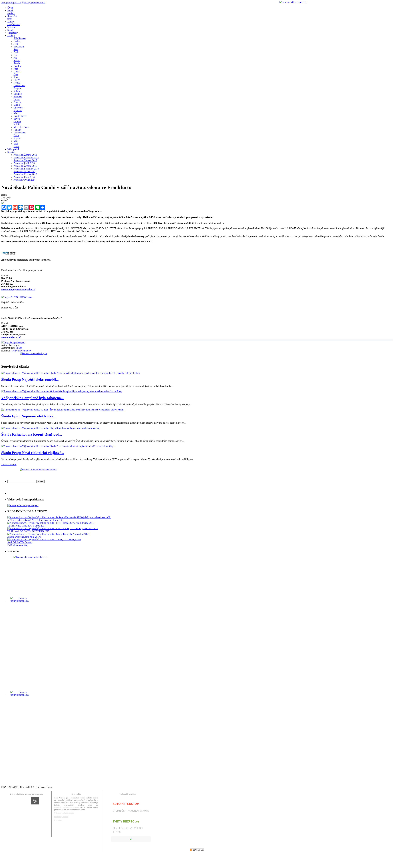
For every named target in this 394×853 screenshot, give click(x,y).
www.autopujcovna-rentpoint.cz (18, 289)
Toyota (17, 118)
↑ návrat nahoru (8, 464)
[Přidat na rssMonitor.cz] (197, 850)
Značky (11, 35)
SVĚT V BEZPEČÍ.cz (126, 821)
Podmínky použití (61, 817)
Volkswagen (20, 132)
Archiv (14, 350)
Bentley (17, 66)
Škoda (17, 63)
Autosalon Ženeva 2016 (25, 166)
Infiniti (17, 124)
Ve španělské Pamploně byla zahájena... (32, 398)
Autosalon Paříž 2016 (24, 163)
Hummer (18, 96)
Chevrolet (18, 107)
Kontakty (58, 820)
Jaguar (17, 138)
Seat (16, 49)
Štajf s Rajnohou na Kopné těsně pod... (31, 434)
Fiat (15, 55)
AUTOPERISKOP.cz (126, 804)
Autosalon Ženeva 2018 (25, 154)
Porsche (17, 102)
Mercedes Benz (21, 127)
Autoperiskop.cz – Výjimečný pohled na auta (23, 2)
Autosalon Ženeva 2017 (25, 160)
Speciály (11, 152)
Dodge (17, 41)
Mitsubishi (19, 46)
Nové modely (24, 350)
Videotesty (12, 32)
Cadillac (18, 93)
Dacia (16, 135)
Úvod (10, 7)
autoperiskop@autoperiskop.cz (66, 807)
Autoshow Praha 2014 (24, 179)
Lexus (17, 99)
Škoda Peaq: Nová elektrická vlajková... (32, 453)
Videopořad (13, 149)
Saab (16, 143)
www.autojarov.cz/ (11, 337)
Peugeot (17, 88)
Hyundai (18, 110)
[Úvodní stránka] (13, 342)
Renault (17, 130)
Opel (16, 74)
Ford (16, 68)
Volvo (16, 146)
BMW (17, 80)
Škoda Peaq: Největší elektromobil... (30, 380)
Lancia (17, 71)
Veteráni (11, 27)
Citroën (17, 121)
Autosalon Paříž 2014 (24, 177)
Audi (16, 52)
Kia (15, 57)
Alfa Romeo (20, 38)
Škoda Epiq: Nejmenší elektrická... (28, 416)
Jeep (16, 44)
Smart (16, 77)
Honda (17, 82)
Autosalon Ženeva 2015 (25, 174)
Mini (16, 141)
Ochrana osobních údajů (64, 813)
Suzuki (17, 105)
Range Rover (20, 116)
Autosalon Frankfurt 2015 (26, 168)
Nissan (17, 60)
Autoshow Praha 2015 (24, 171)
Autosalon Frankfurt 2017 (26, 157)
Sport (10, 30)
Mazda (17, 113)
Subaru (17, 91)
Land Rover (19, 85)
